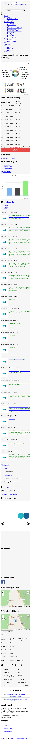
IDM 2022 (10, 50)
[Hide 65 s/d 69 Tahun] (9, 91)
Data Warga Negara (12, 37)
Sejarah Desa (10, 20)
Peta (5, 42)
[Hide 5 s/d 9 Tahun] (9, 84)
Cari (24, 10)
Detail (9, 631)
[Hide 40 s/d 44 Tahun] (21, 88)
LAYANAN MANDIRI (12, 158)
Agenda (6, 465)
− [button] (2, 595)
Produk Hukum (11, 40)
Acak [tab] (5, 208)
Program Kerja (8, 166)
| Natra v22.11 (23, 738)
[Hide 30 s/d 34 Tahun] (21, 87)
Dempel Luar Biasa (9, 494)
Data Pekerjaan (11, 32)
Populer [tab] (6, 207)
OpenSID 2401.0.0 (14, 738)
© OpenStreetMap (21, 606)
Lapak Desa (7, 44)
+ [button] (2, 592)
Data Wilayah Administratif (14, 28)
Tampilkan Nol (26, 147)
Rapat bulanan (8, 473)
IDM (5, 45)
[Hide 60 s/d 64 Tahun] (21, 90)
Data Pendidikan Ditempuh (14, 31)
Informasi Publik (11, 41)
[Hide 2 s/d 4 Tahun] (20, 83)
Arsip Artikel (9, 202)
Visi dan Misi (10, 23)
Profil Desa (7, 17)
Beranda (6, 16)
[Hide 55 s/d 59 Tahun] (9, 90)
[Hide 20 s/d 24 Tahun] (21, 85)
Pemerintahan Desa (9, 22)
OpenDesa (5, 738)
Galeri (6, 487)
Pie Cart (9, 61)
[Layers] (28, 592)
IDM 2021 (10, 48)
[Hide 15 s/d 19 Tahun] (9, 85)
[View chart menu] (29, 63)
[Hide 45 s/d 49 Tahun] (9, 89)
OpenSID (28, 606)
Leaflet (16, 606)
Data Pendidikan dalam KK (14, 29)
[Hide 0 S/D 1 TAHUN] (9, 83)
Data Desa (6, 26)
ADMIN (3, 158)
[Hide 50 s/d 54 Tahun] (21, 89)
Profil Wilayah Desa (12, 19)
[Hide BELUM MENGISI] (21, 92)
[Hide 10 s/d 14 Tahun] (21, 84)
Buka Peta (3, 607)
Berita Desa (7, 165)
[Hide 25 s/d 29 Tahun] (9, 87)
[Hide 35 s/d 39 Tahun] (9, 88)
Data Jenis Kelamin (12, 35)
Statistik (7, 172)
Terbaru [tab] (6, 205)
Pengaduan (7, 51)
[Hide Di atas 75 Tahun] (10, 92)
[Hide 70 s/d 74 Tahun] (21, 91)
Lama (5, 468)
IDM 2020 (10, 47)
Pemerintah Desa (11, 25)
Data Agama (10, 34)
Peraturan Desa (8, 168)
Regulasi (6, 38)
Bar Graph (3, 61)
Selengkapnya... (5, 147)
